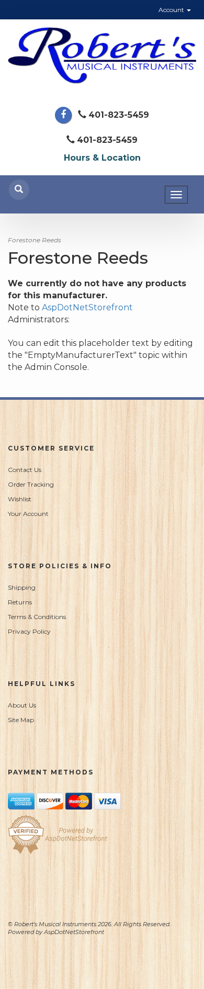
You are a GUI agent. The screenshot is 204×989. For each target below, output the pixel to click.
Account (172, 10)
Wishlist (19, 499)
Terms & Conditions (37, 617)
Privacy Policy (29, 631)
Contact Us (24, 470)
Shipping (22, 587)
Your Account (28, 514)
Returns (20, 602)
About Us (22, 705)
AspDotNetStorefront (87, 307)
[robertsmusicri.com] (102, 55)
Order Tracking (31, 484)
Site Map (21, 720)
